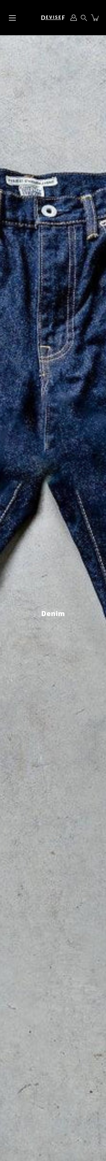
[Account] (73, 17)
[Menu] (12, 18)
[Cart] (95, 17)
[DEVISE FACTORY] (53, 17)
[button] (84, 17)
